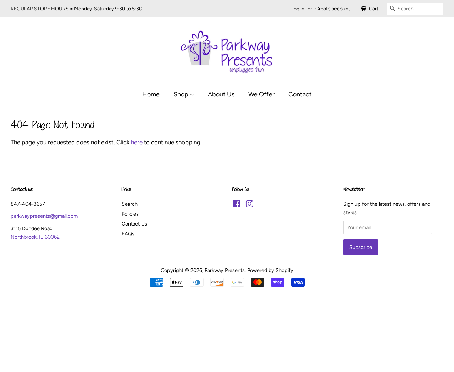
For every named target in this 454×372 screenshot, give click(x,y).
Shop (181, 94)
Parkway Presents (225, 270)
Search (130, 204)
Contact (300, 94)
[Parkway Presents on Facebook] (236, 205)
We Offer (261, 94)
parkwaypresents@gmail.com (44, 216)
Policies (130, 214)
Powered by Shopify (270, 270)
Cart (373, 9)
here (137, 142)
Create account (332, 9)
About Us (221, 94)
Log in (297, 9)
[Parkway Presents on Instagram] (249, 205)
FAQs (128, 234)
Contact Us (134, 224)
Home (151, 94)
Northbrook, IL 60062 (35, 237)
